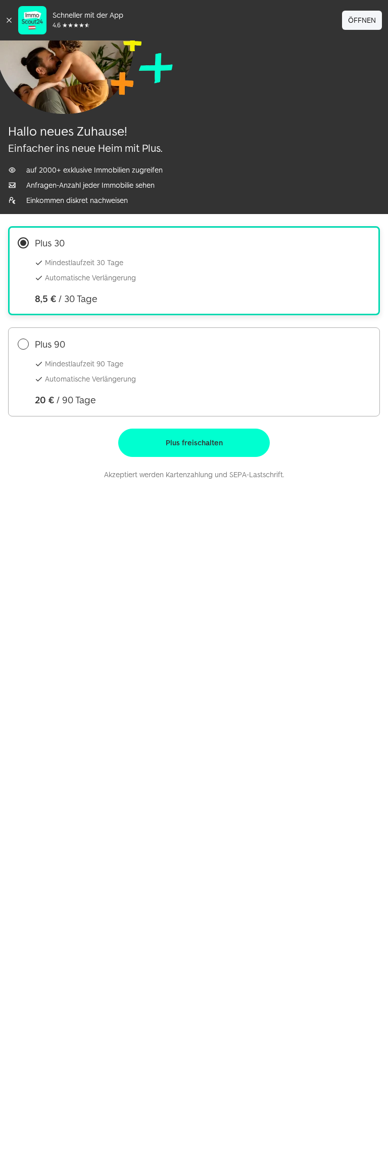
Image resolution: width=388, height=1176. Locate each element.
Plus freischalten (194, 442)
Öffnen (362, 20)
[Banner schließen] (9, 20)
